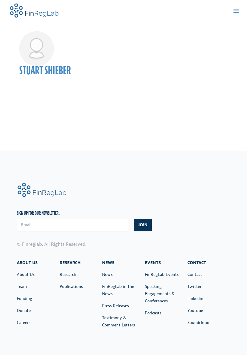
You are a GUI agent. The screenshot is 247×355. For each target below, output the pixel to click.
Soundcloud (198, 322)
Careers (23, 322)
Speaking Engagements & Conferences (160, 294)
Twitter (194, 286)
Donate (24, 310)
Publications (71, 286)
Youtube (195, 310)
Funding (24, 298)
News (107, 274)
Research (68, 274)
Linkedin (195, 298)
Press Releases (115, 305)
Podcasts (153, 313)
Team (22, 286)
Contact (194, 274)
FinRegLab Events (162, 274)
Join (143, 224)
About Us (26, 274)
